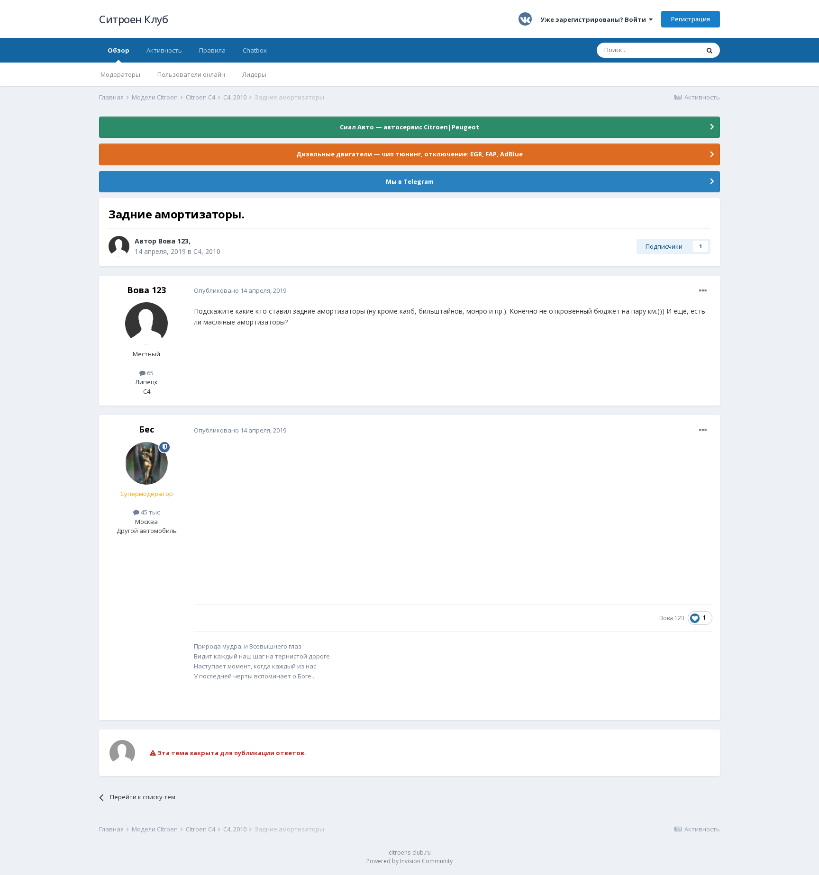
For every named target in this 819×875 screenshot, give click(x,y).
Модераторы (120, 74)
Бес (146, 429)
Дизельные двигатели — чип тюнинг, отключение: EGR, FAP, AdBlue (409, 154)
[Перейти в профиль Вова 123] (119, 246)
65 (150, 373)
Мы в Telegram (410, 181)
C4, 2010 (206, 251)
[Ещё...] (702, 291)
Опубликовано (240, 290)
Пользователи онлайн (191, 74)
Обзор (118, 50)
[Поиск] (709, 50)
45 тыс (149, 512)
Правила (212, 50)
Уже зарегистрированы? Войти (594, 19)
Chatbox (255, 50)
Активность (164, 50)
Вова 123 (173, 240)
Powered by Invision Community (409, 861)
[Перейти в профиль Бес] (146, 463)
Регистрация (690, 19)
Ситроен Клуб (133, 19)
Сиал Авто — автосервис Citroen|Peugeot (409, 127)
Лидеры (254, 74)
